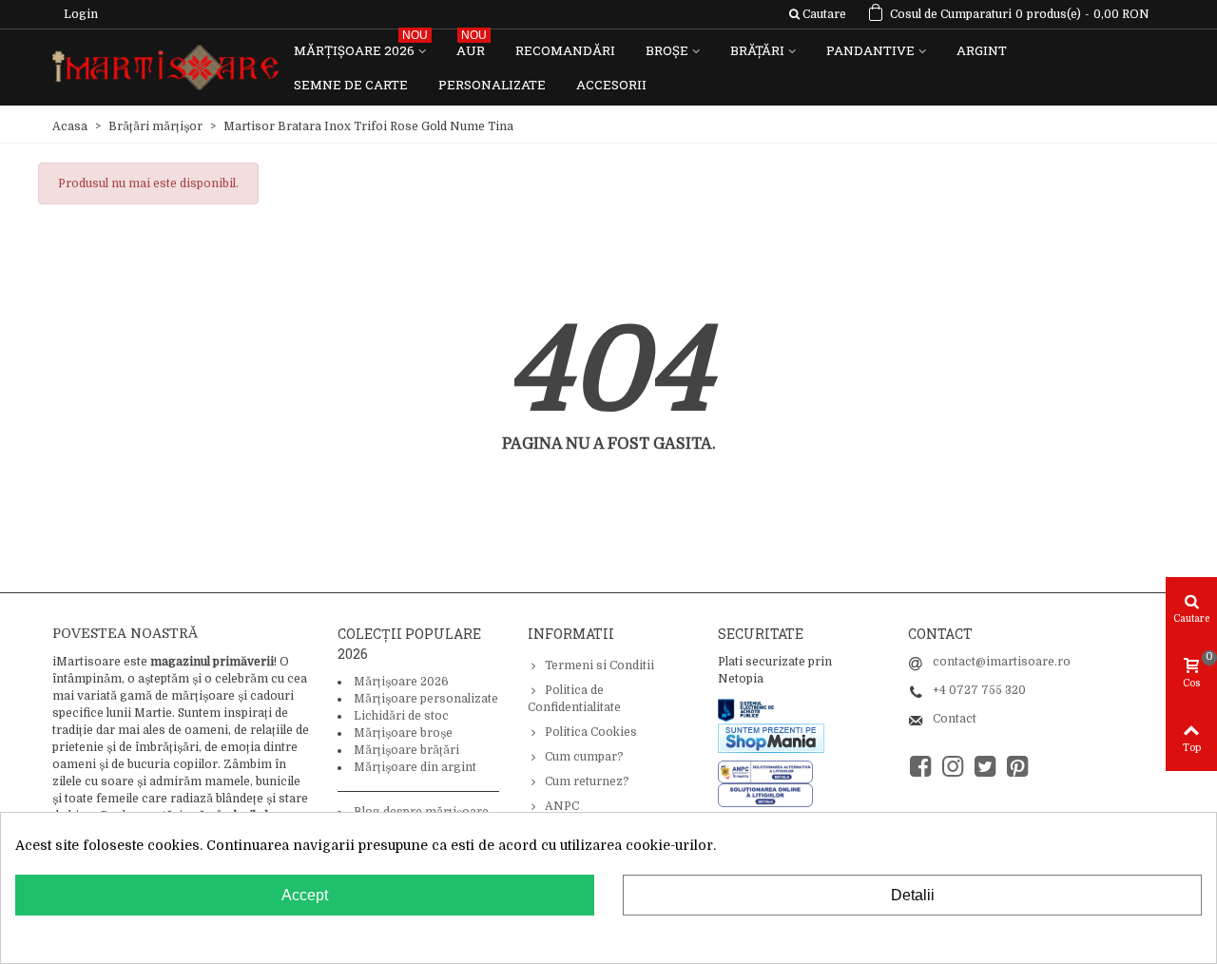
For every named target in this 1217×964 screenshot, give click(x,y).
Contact (954, 718)
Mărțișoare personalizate (426, 698)
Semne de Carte (351, 84)
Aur (471, 46)
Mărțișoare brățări (406, 750)
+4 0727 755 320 (979, 690)
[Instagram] (952, 766)
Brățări (757, 50)
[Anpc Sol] (765, 794)
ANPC (562, 806)
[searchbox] (817, 14)
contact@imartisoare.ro (1002, 661)
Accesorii (611, 84)
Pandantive (870, 50)
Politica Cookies (591, 732)
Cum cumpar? (584, 756)
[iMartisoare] (165, 68)
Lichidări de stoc (401, 716)
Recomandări (565, 50)
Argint (981, 50)
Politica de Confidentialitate (574, 699)
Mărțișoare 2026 (361, 46)
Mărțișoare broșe (403, 733)
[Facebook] (920, 766)
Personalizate (492, 84)
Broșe (667, 50)
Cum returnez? (587, 781)
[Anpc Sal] (770, 771)
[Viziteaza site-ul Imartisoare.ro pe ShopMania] (771, 736)
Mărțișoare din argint (415, 767)
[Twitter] (985, 766)
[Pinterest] (1017, 766)
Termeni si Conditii (599, 665)
